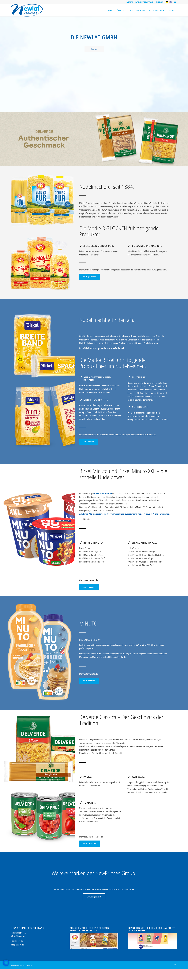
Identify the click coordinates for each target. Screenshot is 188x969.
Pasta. (87, 776)
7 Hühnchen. (140, 407)
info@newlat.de (17, 944)
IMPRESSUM (159, 2)
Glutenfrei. (139, 377)
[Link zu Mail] (175, 2)
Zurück (2, 139)
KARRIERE (129, 2)
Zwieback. (138, 776)
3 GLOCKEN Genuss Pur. (98, 245)
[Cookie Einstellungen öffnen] (6, 965)
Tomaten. (89, 802)
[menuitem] (129, 2)
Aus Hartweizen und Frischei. (97, 379)
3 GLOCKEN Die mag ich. (147, 245)
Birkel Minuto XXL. (144, 542)
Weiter (185, 139)
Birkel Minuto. (93, 542)
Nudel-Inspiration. (96, 400)
